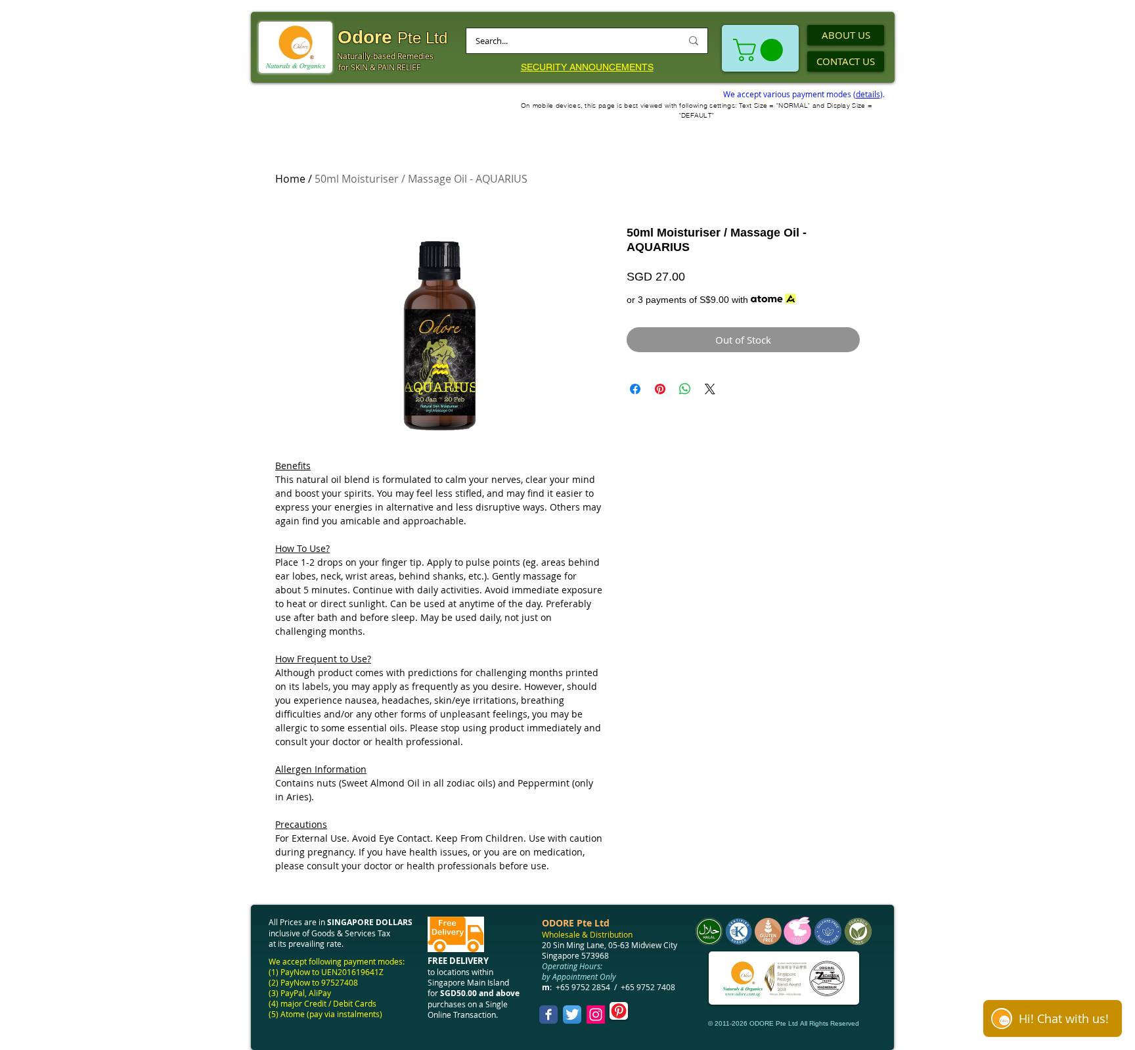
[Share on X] (710, 389)
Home (290, 178)
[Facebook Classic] (548, 1014)
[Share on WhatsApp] (685, 389)
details (868, 94)
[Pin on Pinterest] (660, 389)
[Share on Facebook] (635, 389)
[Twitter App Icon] (572, 1014)
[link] (760, 50)
